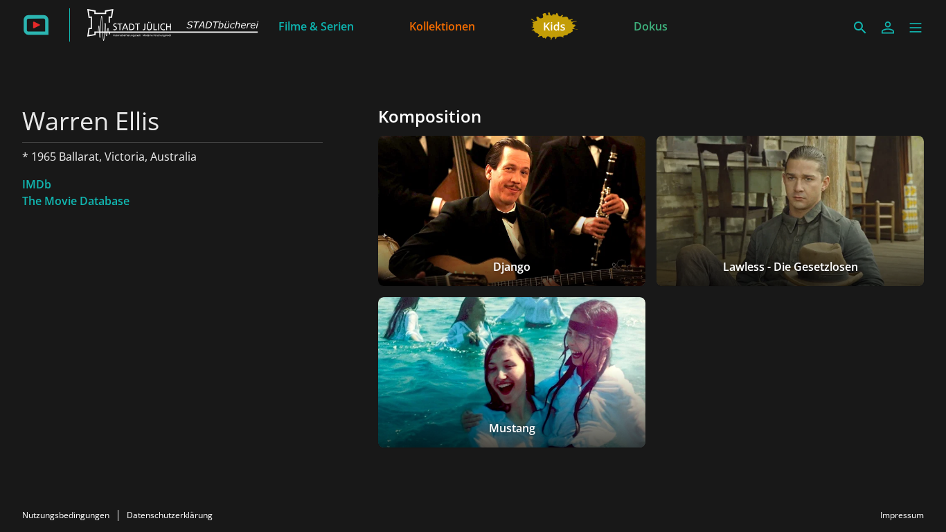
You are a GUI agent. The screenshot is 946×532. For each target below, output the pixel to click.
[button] (915, 28)
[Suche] (860, 28)
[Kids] (554, 25)
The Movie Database (76, 201)
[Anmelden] (888, 28)
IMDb (36, 184)
